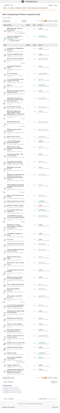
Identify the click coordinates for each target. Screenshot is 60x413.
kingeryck (10, 60)
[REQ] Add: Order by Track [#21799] (15, 343)
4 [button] (50, 21)
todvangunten (11, 320)
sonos (9, 344)
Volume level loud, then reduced (15, 347)
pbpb (9, 308)
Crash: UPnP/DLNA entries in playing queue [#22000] (14, 141)
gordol (9, 260)
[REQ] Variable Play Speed (13, 121)
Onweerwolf (11, 94)
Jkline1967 (10, 86)
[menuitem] (11, 5)
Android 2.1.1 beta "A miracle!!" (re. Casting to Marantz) (15, 336)
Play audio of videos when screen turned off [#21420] (15, 250)
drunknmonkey (11, 219)
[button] (43, 21)
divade (40, 79)
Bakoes (10, 82)
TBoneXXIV (10, 292)
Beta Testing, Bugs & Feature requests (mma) (21, 14)
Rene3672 (10, 265)
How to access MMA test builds (15, 54)
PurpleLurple (11, 102)
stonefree (10, 108)
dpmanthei (41, 136)
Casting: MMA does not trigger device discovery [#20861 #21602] (15, 216)
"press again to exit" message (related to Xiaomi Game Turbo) (15, 162)
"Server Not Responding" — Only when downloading (15, 155)
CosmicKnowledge (12, 115)
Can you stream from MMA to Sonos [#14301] (14, 358)
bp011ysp (10, 229)
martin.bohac (42, 106)
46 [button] (54, 21)
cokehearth (10, 157)
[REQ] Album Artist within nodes (15, 318)
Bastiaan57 (41, 296)
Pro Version (10, 239)
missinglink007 (11, 69)
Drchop (10, 213)
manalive (10, 123)
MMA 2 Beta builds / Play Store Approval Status (14, 29)
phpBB (24, 403)
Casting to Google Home (13, 365)
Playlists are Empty (11, 353)
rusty (9, 31)
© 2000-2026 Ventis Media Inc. (8, 407)
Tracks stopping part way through (15, 284)
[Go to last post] (42, 28)
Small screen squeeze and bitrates (15, 244)
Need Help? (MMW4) (15, 40)
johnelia (40, 161)
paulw (9, 354)
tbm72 (9, 236)
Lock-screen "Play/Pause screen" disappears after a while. (15, 80)
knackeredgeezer (43, 58)
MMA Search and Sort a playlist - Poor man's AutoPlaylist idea (15, 277)
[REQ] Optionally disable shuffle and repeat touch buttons (16, 91)
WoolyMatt (10, 245)
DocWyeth (10, 202)
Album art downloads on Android (15, 58)
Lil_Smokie (10, 252)
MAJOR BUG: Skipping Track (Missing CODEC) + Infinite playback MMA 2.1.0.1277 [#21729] (15, 112)
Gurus (9, 17)
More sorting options (12, 73)
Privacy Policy (55, 407)
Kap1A (9, 138)
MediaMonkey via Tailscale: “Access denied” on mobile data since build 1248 (15, 226)
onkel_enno (10, 170)
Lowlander (10, 39)
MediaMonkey (31, 1)
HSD (9, 151)
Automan (10, 348)
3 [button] (48, 21)
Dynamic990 (11, 189)
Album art (9, 85)
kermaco (10, 374)
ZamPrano (10, 273)
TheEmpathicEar (42, 73)
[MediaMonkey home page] (22, 1)
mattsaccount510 (43, 121)
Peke (40, 66)
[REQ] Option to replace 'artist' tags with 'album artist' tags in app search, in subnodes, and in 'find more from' (15, 177)
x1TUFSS (10, 144)
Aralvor (9, 164)
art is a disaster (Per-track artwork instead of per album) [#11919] (15, 305)
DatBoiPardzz (11, 75)
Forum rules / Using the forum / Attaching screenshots (15, 37)
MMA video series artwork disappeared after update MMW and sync (15, 148)
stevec (9, 360)
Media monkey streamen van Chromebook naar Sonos (14, 330)
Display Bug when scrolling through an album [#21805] (15, 311)
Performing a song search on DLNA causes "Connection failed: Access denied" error (15, 99)
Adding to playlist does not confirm (16, 201)
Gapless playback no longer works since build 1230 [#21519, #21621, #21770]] (15, 186)
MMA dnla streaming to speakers (15, 205)
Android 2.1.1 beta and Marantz (14, 324)
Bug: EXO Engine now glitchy (14, 107)
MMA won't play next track (13, 136)
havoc (9, 286)
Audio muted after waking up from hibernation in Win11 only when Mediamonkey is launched (15, 371)
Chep (40, 184)
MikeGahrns (11, 280)
